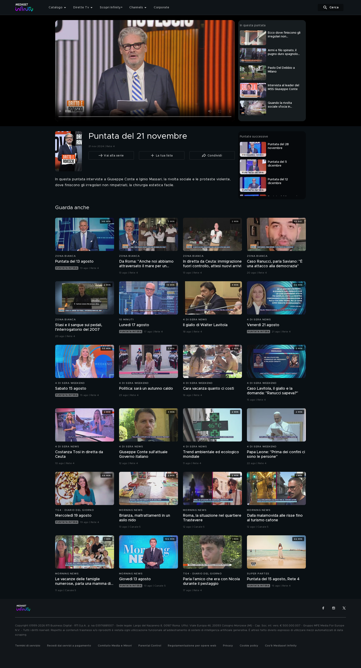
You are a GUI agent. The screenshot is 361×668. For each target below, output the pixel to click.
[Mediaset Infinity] (24, 7)
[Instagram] (334, 608)
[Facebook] (323, 608)
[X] (344, 608)
